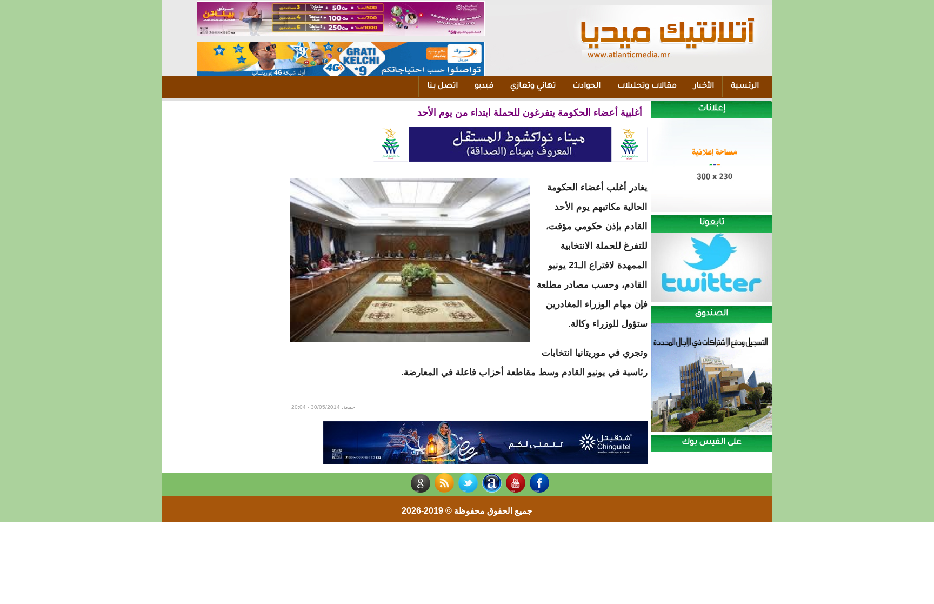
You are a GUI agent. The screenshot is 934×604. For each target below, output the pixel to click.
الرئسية (745, 86)
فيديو (484, 86)
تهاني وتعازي (533, 86)
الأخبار (703, 86)
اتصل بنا (442, 86)
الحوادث (586, 86)
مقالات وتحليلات (647, 86)
